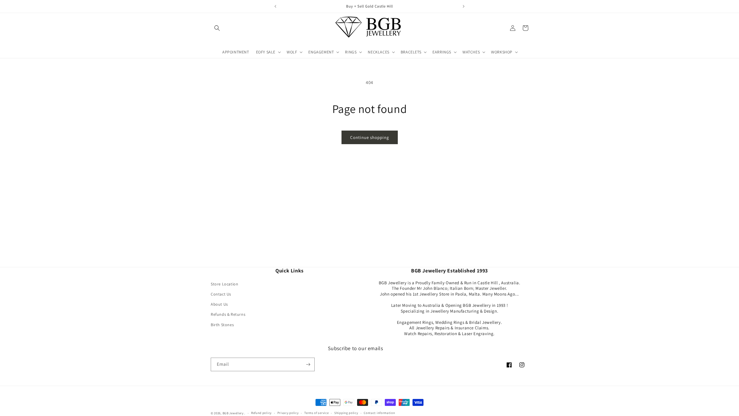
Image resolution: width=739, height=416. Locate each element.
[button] (217, 28)
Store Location (224, 284)
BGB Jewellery (233, 413)
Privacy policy (288, 413)
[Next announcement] (463, 6)
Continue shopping (369, 137)
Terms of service (316, 413)
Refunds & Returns (228, 314)
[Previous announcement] (275, 6)
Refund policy (261, 413)
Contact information (379, 413)
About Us (219, 304)
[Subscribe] (308, 364)
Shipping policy (346, 413)
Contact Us (221, 294)
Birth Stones (222, 324)
